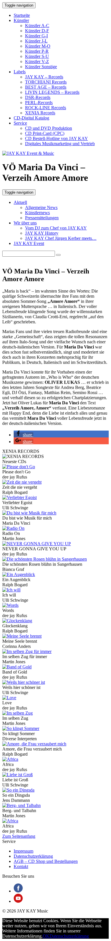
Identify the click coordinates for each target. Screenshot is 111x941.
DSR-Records (37, 97)
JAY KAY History (41, 233)
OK (46, 936)
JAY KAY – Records (44, 76)
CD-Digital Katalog (31, 117)
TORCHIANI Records (46, 82)
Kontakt (21, 866)
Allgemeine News (41, 207)
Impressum (23, 851)
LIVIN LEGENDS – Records (52, 92)
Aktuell (20, 202)
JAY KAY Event (29, 243)
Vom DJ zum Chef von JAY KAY (56, 228)
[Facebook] (18, 891)
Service (20, 123)
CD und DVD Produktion (48, 128)
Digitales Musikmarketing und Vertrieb (60, 143)
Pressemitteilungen (42, 217)
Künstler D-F (37, 30)
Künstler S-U (37, 56)
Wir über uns (25, 222)
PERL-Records (39, 102)
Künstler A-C (37, 25)
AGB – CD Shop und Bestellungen (46, 861)
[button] (58, 255)
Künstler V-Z (37, 61)
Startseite (22, 15)
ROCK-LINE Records (45, 107)
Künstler (21, 20)
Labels (20, 71)
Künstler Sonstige (41, 66)
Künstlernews (37, 212)
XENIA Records (40, 112)
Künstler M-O (37, 46)
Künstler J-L (36, 40)
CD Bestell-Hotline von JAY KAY (56, 138)
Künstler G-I (36, 35)
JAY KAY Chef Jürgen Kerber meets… (60, 238)
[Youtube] (18, 901)
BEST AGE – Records (45, 87)
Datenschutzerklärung (33, 856)
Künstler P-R (37, 51)
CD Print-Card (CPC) (44, 133)
